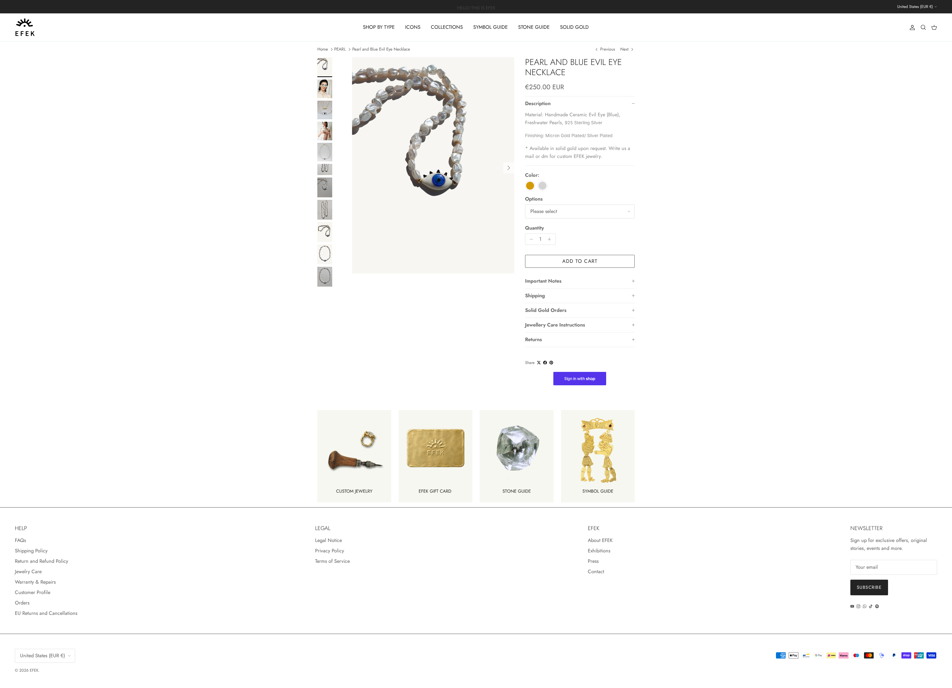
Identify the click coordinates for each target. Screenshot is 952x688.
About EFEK (600, 540)
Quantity (534, 228)
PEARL (340, 49)
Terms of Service (332, 561)
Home (322, 49)
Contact (596, 571)
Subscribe (869, 587)
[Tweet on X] (539, 362)
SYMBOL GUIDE (490, 27)
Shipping (535, 295)
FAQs (20, 540)
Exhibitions (599, 550)
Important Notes (543, 281)
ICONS (412, 27)
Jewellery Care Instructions (555, 325)
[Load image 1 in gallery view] (433, 165)
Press (593, 561)
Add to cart (579, 261)
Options (534, 199)
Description (538, 103)
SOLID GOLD (574, 27)
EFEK (34, 670)
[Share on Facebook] (545, 362)
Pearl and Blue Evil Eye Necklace (381, 49)
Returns (533, 339)
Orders (22, 602)
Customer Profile (32, 592)
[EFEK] (25, 27)
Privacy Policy (329, 550)
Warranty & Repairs (35, 582)
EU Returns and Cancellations (46, 613)
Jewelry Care (28, 571)
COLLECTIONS (447, 27)
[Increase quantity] (551, 239)
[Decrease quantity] (530, 239)
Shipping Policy (31, 550)
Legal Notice (328, 540)
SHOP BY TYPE (379, 27)
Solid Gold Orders (545, 310)
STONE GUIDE (534, 27)
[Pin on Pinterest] (551, 362)
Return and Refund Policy (41, 561)
